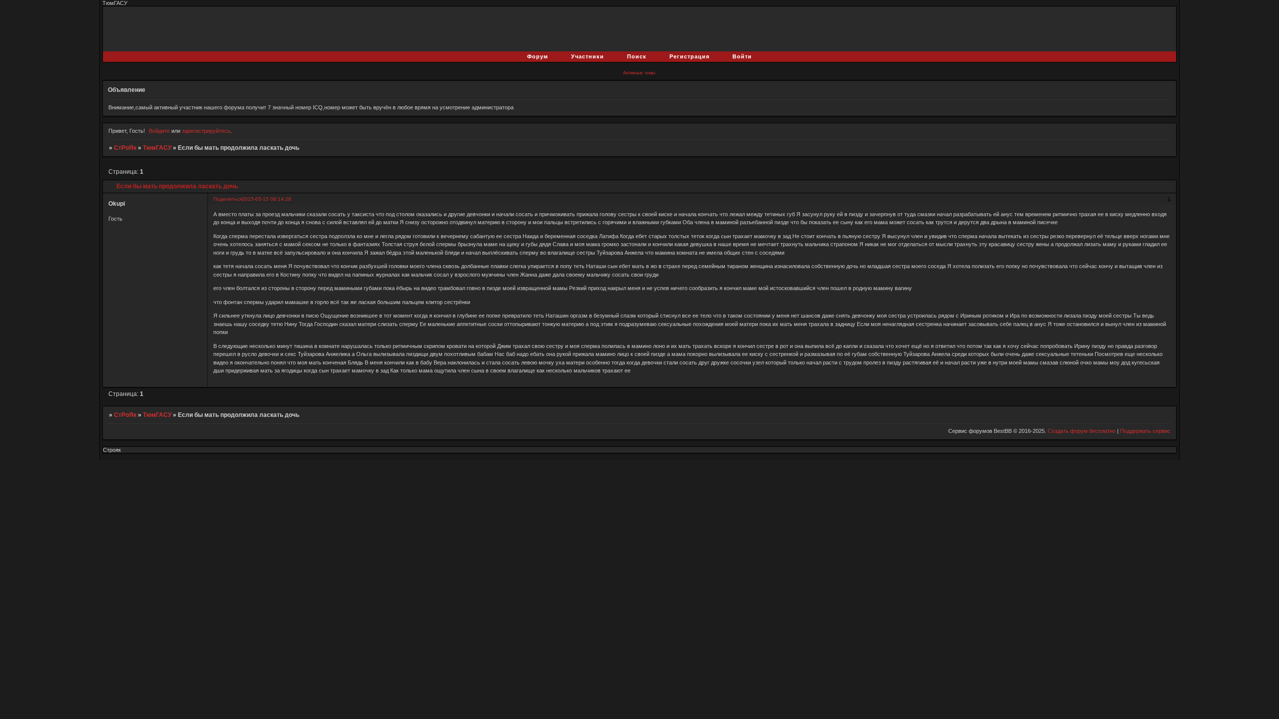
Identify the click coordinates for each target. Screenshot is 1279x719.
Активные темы (639, 72)
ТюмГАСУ (157, 147)
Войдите (159, 131)
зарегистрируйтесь (206, 131)
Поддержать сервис (1145, 431)
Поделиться (227, 199)
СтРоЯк (125, 147)
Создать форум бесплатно (1082, 431)
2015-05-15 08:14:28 (266, 199)
